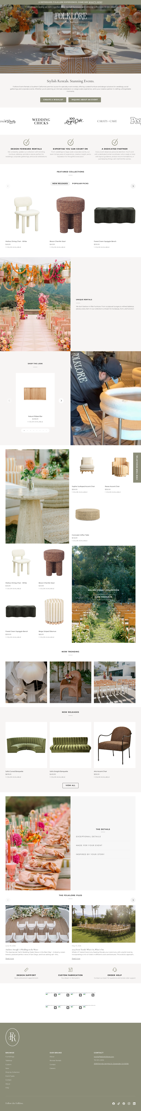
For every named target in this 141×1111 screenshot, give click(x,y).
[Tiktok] (119, 1103)
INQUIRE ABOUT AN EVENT (84, 100)
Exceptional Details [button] (88, 833)
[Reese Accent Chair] (120, 466)
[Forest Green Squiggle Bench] (114, 215)
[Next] (133, 186)
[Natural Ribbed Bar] (35, 394)
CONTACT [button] (98, 1053)
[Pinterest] (124, 1103)
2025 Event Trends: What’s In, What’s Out (88, 949)
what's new (95, 2)
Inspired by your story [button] (90, 858)
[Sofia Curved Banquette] (26, 745)
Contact (8, 1080)
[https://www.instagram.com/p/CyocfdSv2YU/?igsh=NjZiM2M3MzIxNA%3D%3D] (118, 121)
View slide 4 (33, 430)
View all (70, 785)
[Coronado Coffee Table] (87, 515)
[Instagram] (129, 1103)
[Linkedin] (134, 1103)
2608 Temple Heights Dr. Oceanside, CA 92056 (111, 1064)
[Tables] (26, 682)
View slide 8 (46, 430)
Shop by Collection (13, 1072)
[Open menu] (10, 18)
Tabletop (9, 1060)
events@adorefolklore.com (104, 1057)
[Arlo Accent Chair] (114, 745)
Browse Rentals (55, 1060)
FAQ (7, 1088)
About (8, 1084)
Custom (8, 1064)
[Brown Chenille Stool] (70, 215)
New (7, 1068)
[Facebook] (113, 1103)
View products (103, 597)
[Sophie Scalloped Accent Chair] (87, 466)
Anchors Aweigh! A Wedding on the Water (22, 949)
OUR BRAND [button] (56, 1053)
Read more (10, 958)
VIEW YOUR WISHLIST (137, 467)
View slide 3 (30, 430)
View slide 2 (27, 430)
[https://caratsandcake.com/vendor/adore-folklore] (19, 121)
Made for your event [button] (89, 841)
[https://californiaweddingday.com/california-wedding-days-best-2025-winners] (85, 121)
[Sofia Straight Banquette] (70, 745)
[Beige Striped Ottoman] (54, 611)
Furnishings (10, 1057)
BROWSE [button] (10, 1053)
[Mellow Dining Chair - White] (26, 215)
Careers (52, 1068)
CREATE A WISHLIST (53, 100)
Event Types (10, 1076)
